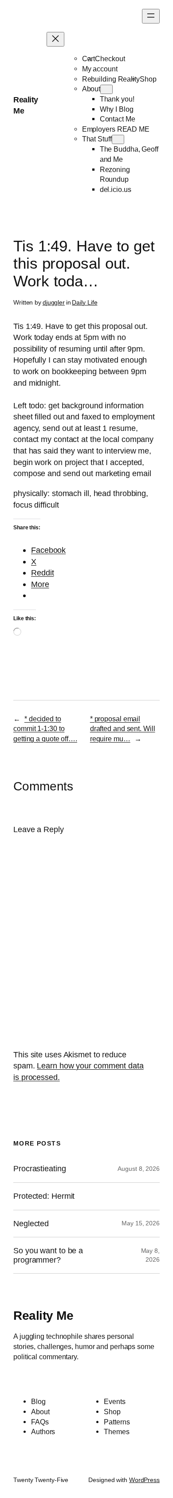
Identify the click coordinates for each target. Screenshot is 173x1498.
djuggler (54, 302)
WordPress (144, 1479)
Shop (148, 79)
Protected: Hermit (44, 1196)
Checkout (110, 59)
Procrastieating (39, 1168)
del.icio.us (115, 189)
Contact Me (117, 119)
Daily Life (84, 302)
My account (100, 69)
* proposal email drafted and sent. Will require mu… (122, 729)
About (91, 89)
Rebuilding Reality (111, 79)
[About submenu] (106, 89)
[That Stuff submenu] (118, 139)
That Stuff (97, 139)
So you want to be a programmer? (48, 1255)
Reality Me (43, 1315)
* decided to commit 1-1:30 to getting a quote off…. (45, 729)
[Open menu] (151, 16)
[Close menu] (55, 39)
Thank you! (117, 99)
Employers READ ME (115, 129)
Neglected (31, 1223)
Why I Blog (117, 109)
